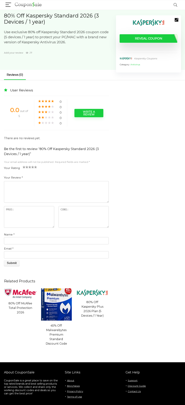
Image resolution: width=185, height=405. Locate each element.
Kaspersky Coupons (145, 58)
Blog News (73, 385)
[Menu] (8, 5)
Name (9, 234)
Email (9, 248)
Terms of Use (74, 396)
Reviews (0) (15, 74)
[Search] (175, 5)
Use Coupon (20, 319)
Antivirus (135, 64)
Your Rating (12, 168)
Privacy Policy (75, 391)
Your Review (13, 177)
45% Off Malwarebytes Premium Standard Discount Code (56, 334)
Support (132, 380)
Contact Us (134, 391)
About (70, 380)
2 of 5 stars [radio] (25, 167)
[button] (176, 20)
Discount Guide (137, 385)
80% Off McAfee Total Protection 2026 (20, 308)
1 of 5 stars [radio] (24, 167)
